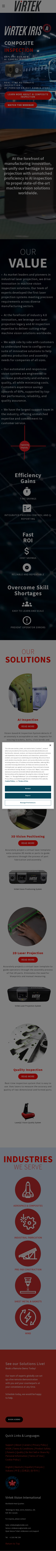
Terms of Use (23, 781)
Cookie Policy (10, 781)
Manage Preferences (28, 803)
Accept (28, 788)
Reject (27, 795)
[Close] (50, 745)
